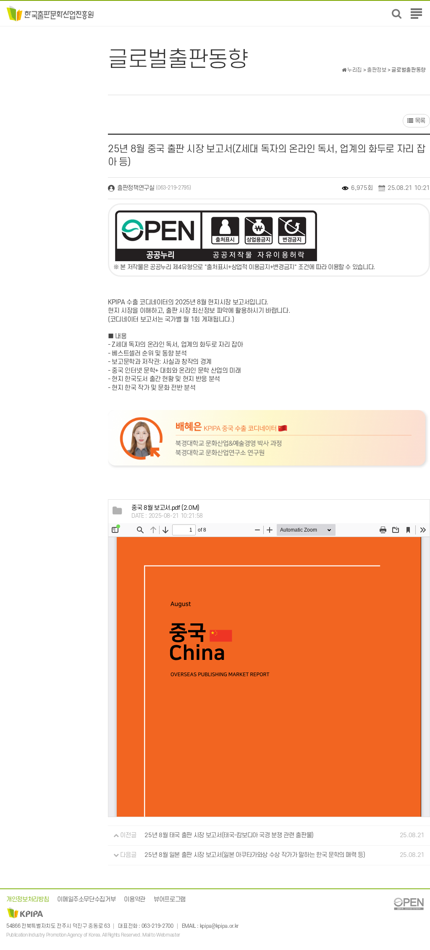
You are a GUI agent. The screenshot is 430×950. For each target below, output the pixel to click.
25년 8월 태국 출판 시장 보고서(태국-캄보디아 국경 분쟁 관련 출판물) (229, 835)
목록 (419, 121)
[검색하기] (397, 13)
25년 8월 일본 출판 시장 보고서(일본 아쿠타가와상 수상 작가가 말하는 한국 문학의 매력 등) (254, 855)
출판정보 (377, 70)
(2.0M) (165, 507)
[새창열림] (408, 903)
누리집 (354, 70)
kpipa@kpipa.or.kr (219, 926)
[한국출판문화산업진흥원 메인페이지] (50, 13)
